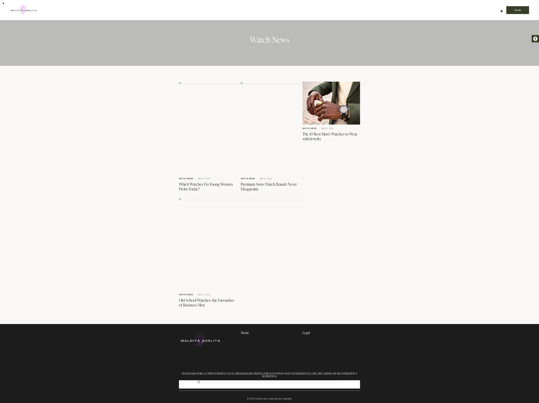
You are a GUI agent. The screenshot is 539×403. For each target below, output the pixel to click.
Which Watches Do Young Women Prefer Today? (206, 186)
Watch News (186, 178)
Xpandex (287, 398)
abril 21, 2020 (204, 178)
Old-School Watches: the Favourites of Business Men (206, 302)
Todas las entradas (266, 47)
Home (252, 47)
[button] (535, 38)
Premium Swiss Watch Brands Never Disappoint (269, 186)
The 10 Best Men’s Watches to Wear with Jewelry (329, 136)
